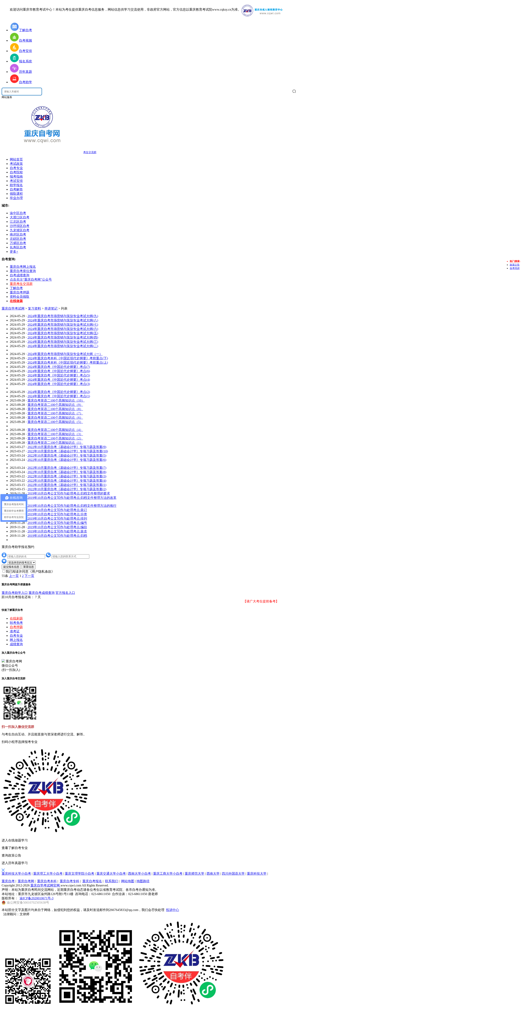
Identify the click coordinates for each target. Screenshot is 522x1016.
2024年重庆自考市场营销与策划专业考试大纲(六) (63, 329)
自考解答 (16, 189)
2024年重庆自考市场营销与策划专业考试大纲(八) (63, 320)
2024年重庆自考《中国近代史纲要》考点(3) (59, 384)
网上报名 (16, 640)
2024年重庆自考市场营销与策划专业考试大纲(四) (63, 337)
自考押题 (16, 627)
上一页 (14, 576)
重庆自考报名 (92, 881)
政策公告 (515, 264)
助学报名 (16, 185)
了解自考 (16, 288)
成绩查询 (16, 644)
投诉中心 (172, 910)
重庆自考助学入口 (15, 592)
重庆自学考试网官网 (45, 885)
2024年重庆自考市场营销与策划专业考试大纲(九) (63, 316)
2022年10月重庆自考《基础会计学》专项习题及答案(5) (67, 455)
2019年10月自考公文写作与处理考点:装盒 (57, 531)
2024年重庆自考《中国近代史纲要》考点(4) (59, 379)
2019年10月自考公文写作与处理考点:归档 (57, 535)
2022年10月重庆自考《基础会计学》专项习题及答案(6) (67, 460)
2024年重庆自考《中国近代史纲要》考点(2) (59, 392)
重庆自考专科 (69, 881)
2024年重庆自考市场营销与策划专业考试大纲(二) (63, 346)
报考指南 (16, 176)
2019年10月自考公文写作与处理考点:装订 (57, 510)
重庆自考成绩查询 (42, 592)
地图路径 (142, 881)
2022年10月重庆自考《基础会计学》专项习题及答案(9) (67, 447)
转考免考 (16, 622)
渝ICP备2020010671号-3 (36, 898)
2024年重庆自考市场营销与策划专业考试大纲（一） (65, 354)
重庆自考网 (26, 881)
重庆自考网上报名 (23, 266)
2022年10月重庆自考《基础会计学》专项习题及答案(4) (67, 480)
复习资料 (34, 308)
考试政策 (16, 163)
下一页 (29, 576)
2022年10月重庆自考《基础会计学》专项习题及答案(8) (67, 472)
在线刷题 (16, 618)
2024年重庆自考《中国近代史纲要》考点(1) (59, 396)
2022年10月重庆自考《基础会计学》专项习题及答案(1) (67, 485)
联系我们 (111, 881)
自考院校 (16, 172)
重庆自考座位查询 (23, 271)
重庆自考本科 (47, 881)
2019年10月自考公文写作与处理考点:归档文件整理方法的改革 (72, 497)
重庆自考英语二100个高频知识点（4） (55, 430)
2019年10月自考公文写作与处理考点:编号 (57, 523)
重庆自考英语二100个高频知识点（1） (55, 442)
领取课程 (16, 193)
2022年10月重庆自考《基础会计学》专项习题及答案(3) (67, 476)
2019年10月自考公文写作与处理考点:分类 (57, 514)
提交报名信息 (11, 566)
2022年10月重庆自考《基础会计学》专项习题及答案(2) (67, 489)
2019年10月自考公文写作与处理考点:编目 (57, 527)
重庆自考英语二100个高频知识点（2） (55, 438)
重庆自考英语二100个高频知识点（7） (55, 413)
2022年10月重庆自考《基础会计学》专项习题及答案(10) (68, 451)
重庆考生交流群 (21, 284)
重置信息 (28, 566)
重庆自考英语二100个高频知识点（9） (55, 404)
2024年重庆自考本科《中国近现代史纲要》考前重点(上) (68, 362)
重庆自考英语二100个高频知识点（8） (55, 409)
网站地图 (127, 881)
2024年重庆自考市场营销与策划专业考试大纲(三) (63, 341)
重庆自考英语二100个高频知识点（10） (56, 400)
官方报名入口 (65, 592)
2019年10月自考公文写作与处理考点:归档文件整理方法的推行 (72, 505)
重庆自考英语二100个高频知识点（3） (55, 434)
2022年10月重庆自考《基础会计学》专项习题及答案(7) (67, 467)
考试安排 (16, 181)
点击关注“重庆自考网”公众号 (31, 279)
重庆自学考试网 (13, 308)
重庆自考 (8, 881)
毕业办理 (16, 198)
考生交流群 (89, 152)
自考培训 (515, 268)
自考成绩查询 (19, 275)
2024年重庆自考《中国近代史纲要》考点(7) (59, 367)
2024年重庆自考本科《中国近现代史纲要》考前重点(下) (68, 358)
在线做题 (16, 301)
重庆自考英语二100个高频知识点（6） (55, 417)
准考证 (15, 631)
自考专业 (16, 168)
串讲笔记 (51, 308)
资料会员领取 (19, 296)
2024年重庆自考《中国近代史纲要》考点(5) (59, 375)
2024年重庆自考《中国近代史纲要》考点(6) (59, 371)
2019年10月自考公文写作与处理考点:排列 (57, 518)
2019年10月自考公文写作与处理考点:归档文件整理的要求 (69, 493)
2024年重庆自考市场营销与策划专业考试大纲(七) (63, 324)
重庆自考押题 (19, 292)
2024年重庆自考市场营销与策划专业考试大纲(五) (63, 333)
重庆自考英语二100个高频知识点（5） (55, 422)
